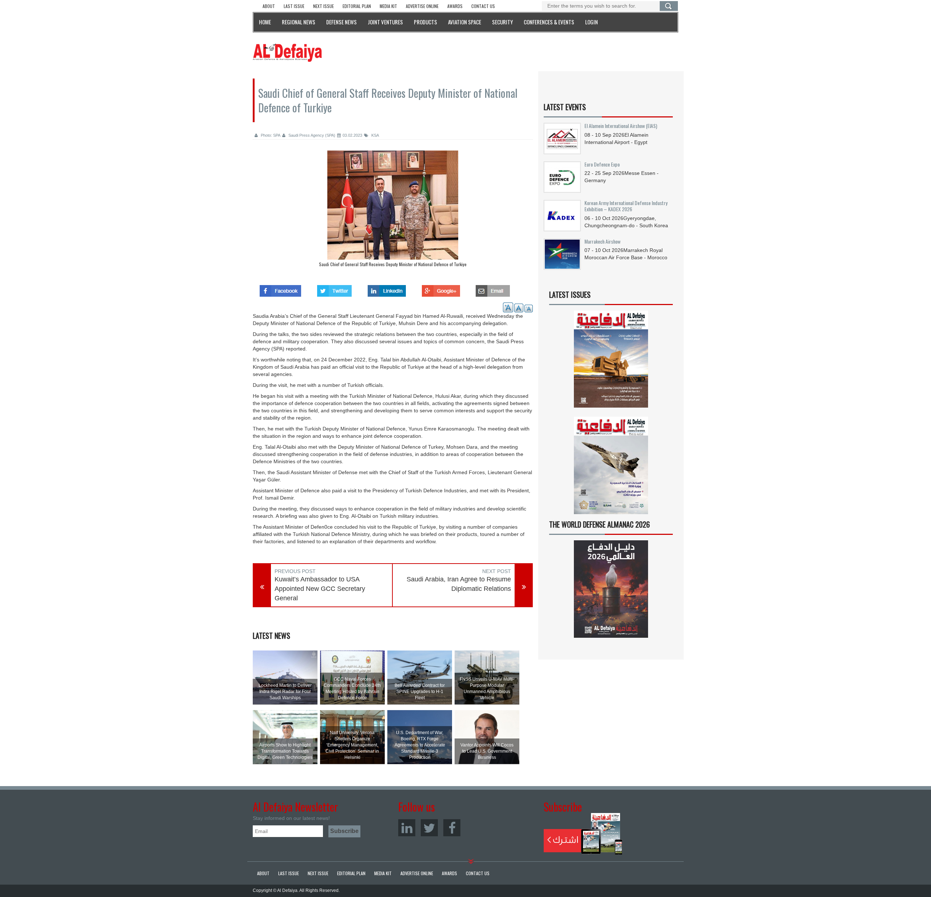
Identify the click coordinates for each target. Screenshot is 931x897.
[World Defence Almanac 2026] (611, 589)
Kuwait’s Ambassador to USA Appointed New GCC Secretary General (320, 588)
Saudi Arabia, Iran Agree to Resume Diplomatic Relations (459, 584)
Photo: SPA (270, 135)
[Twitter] (429, 827)
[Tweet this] (334, 289)
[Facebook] (451, 827)
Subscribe (583, 833)
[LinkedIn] (406, 827)
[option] (393, 211)
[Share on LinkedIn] (387, 289)
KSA (374, 135)
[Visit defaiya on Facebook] (280, 289)
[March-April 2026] (611, 362)
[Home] (287, 52)
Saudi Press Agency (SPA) (311, 135)
